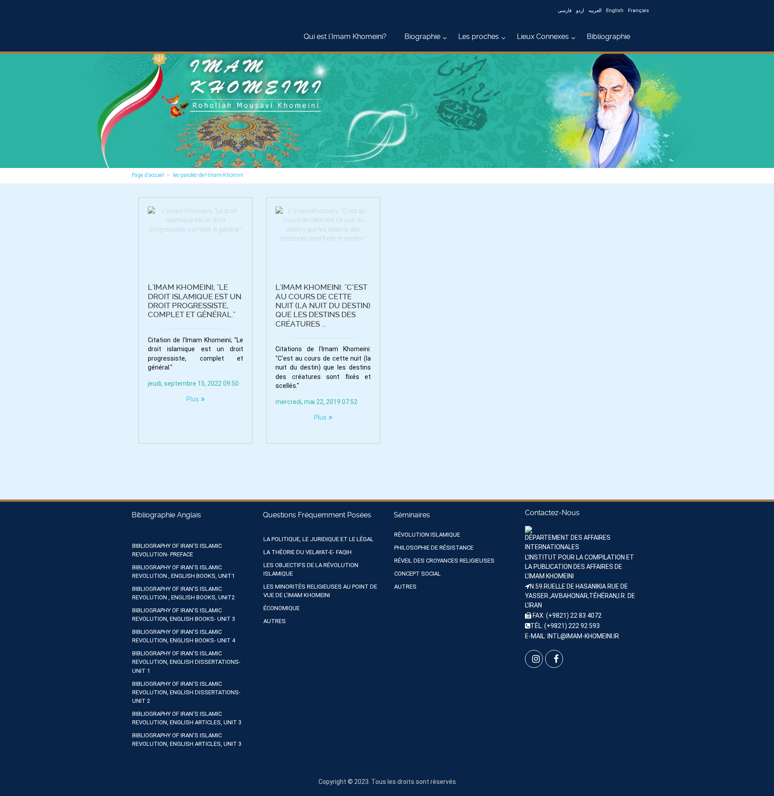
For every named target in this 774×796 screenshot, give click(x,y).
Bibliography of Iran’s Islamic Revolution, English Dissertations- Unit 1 (186, 662)
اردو (580, 10)
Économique (281, 608)
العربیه (595, 10)
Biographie (422, 36)
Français (638, 10)
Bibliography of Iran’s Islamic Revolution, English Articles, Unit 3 (186, 718)
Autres (274, 621)
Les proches (478, 36)
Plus (192, 399)
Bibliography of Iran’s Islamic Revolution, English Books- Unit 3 (183, 614)
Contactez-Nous (552, 512)
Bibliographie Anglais (166, 515)
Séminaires (412, 515)
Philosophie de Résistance (433, 547)
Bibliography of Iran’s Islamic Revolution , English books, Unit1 (183, 571)
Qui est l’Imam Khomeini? (345, 36)
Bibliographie (608, 36)
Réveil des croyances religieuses (444, 560)
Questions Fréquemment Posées (317, 515)
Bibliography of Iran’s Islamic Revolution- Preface (177, 550)
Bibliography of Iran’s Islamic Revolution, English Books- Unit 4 (183, 636)
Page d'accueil (148, 175)
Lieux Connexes (543, 36)
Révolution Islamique (427, 534)
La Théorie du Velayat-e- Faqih (307, 552)
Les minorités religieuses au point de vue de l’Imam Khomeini (320, 590)
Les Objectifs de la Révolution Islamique (310, 569)
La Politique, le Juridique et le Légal (318, 539)
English (615, 10)
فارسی (565, 10)
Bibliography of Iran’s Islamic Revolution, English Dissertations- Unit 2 (186, 692)
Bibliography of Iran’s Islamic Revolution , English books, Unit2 (183, 593)
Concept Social (417, 573)
